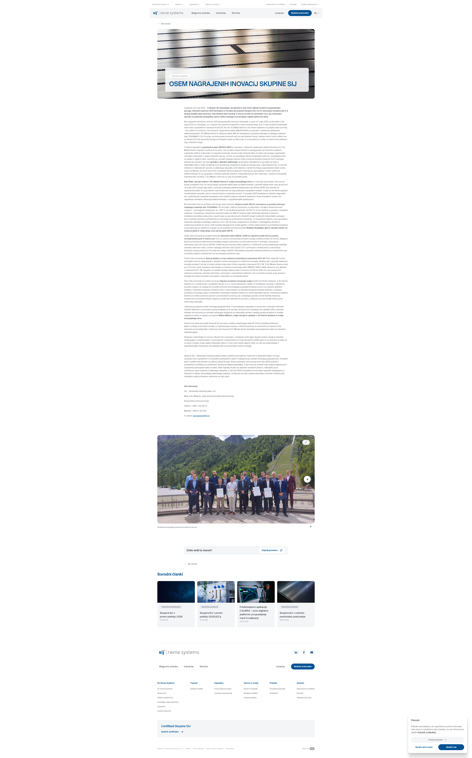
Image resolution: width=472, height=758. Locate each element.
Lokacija (279, 13)
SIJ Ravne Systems (159, 4)
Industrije (221, 13)
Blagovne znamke (201, 13)
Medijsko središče (251, 693)
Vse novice (165, 23)
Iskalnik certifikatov (170, 731)
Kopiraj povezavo (270, 550)
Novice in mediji (212, 4)
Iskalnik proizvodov (300, 13)
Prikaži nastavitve (435, 740)
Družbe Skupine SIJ (309, 4)
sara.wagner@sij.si (201, 415)
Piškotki (188, 749)
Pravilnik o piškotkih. (427, 732)
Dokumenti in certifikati (275, 4)
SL (315, 13)
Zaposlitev (193, 4)
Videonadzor (230, 749)
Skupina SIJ (162, 693)
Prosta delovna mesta (222, 689)
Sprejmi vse (451, 747)
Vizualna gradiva (250, 698)
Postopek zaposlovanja (223, 693)
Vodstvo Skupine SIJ (165, 698)
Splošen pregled (196, 689)
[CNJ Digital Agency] (308, 748)
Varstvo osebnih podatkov (215, 749)
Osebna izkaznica (164, 711)
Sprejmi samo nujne (424, 747)
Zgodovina (161, 706)
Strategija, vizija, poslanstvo (168, 702)
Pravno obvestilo (198, 749)
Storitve (236, 13)
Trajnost (178, 4)
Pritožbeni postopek (277, 689)
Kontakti (293, 4)
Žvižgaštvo (274, 693)
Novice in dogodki (251, 689)
